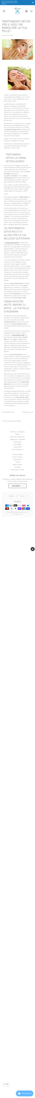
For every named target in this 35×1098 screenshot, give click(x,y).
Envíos (17, 434)
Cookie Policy (17, 447)
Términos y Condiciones (17, 432)
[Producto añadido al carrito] (31, 11)
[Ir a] (26, 12)
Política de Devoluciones (17, 437)
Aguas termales (17, 464)
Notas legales (17, 444)
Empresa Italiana (18, 454)
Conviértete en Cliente (17, 470)
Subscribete (16, 486)
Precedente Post (9, 412)
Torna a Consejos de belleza (12, 421)
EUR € (22, 496)
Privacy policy (17, 442)
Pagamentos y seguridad (17, 439)
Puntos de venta (17, 457)
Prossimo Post (27, 412)
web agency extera (17, 514)
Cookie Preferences (18, 449)
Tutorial (17, 462)
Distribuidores (17, 459)
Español (11, 496)
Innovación (17, 467)
